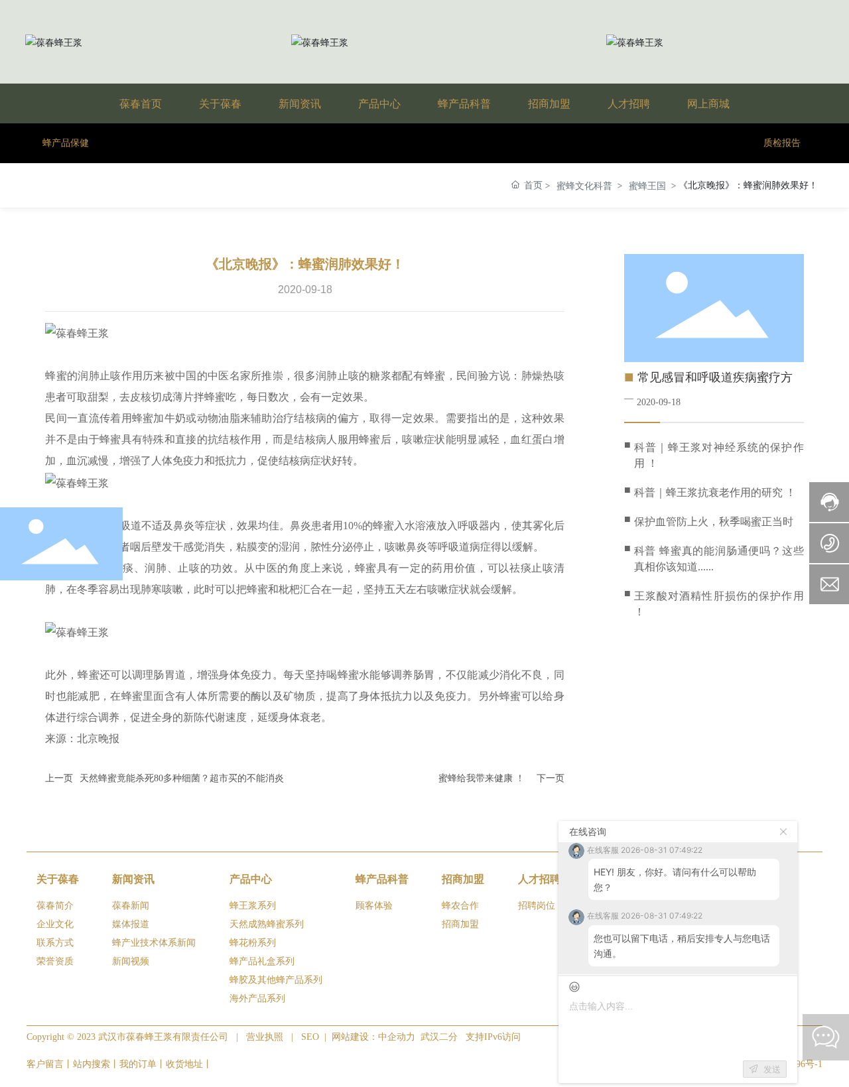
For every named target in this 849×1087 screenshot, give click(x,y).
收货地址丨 (189, 1064)
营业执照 (264, 1037)
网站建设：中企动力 (375, 1037)
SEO (310, 1037)
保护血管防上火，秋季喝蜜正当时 (713, 521)
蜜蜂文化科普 (584, 185)
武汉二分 (439, 1037)
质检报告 (782, 143)
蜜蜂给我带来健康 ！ (481, 778)
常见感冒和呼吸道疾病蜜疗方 (715, 377)
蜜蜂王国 (647, 185)
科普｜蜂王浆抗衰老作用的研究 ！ (715, 492)
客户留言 (45, 1064)
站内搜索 (91, 1064)
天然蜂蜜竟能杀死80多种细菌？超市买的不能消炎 (182, 778)
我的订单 (138, 1064)
